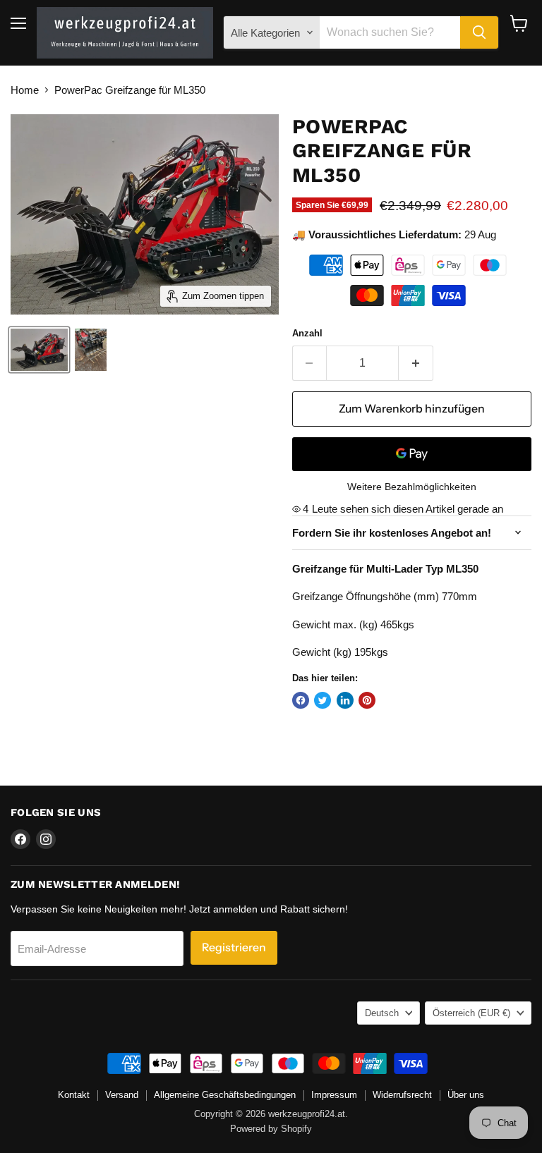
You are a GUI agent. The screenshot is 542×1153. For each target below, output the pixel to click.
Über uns (465, 1095)
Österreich (471, 1013)
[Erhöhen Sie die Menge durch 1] (416, 363)
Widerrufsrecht (402, 1095)
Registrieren (234, 947)
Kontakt (74, 1095)
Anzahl (307, 333)
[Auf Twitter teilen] (322, 700)
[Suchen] (479, 32)
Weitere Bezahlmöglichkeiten (411, 486)
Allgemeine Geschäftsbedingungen (225, 1095)
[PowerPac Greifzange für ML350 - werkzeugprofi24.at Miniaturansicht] (39, 349)
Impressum (334, 1095)
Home (25, 90)
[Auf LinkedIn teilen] (345, 700)
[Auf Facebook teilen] (300, 700)
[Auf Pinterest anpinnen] (367, 700)
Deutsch (382, 1013)
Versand (121, 1095)
